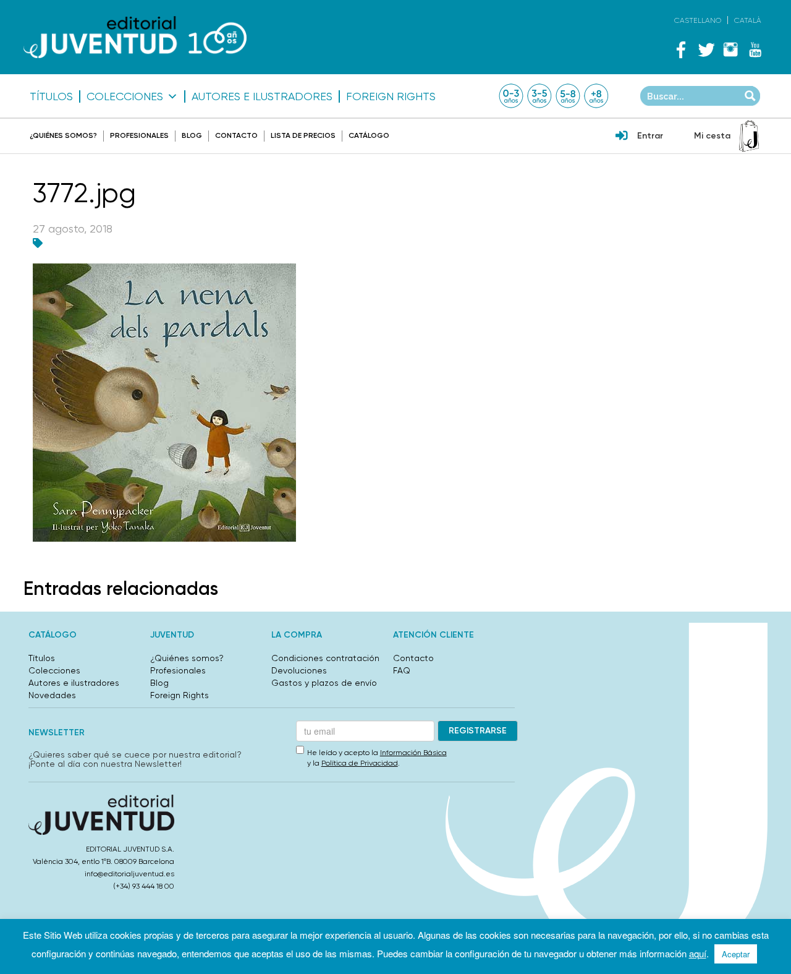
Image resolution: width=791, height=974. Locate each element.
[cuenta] (621, 136)
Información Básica (413, 752)
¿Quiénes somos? (63, 135)
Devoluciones (299, 670)
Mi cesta (712, 135)
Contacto (236, 135)
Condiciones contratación (325, 658)
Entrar (650, 135)
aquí (697, 953)
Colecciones (125, 96)
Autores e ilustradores (262, 96)
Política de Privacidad (359, 763)
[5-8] (568, 95)
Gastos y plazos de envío (324, 683)
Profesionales (139, 135)
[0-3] (511, 95)
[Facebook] (681, 49)
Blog (192, 135)
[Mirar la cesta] (749, 136)
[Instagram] (730, 49)
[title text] (135, 37)
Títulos (51, 96)
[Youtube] (755, 49)
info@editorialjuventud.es (129, 873)
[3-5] (539, 95)
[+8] (596, 95)
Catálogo (369, 135)
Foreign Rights (391, 96)
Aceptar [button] (736, 954)
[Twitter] (705, 49)
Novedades (52, 695)
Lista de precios (303, 135)
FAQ (401, 670)
